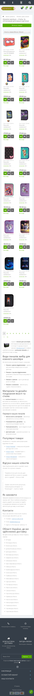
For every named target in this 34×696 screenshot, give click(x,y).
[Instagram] (17, 666)
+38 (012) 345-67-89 (17, 519)
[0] (22, 9)
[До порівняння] (12, 62)
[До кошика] (5, 62)
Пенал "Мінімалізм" (11, 456)
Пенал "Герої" (10, 451)
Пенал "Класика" (10, 446)
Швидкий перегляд (9, 43)
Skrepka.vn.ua (20, 348)
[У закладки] (9, 62)
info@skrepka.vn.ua (15, 522)
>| (7, 337)
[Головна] (3, 16)
